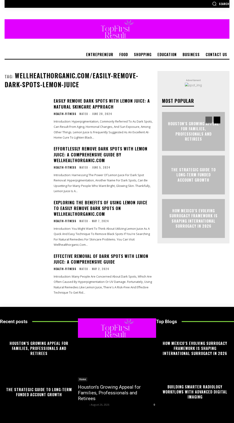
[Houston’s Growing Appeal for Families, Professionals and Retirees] (117, 362)
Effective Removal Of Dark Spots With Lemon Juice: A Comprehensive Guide (101, 259)
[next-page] (217, 120)
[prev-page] (208, 120)
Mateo (83, 114)
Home (82, 379)
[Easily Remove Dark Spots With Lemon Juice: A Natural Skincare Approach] (27, 117)
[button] (220, 3)
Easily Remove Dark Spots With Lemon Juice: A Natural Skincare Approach (102, 103)
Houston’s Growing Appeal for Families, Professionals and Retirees (193, 131)
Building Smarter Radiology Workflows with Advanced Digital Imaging (195, 392)
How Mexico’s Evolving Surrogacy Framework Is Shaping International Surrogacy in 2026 (193, 218)
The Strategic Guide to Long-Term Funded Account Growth (193, 175)
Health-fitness (65, 113)
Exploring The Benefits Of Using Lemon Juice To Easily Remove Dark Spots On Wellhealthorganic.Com (100, 208)
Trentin (83, 404)
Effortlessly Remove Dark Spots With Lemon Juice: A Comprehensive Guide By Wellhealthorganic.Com (100, 154)
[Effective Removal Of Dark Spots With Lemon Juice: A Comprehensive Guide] (27, 272)
